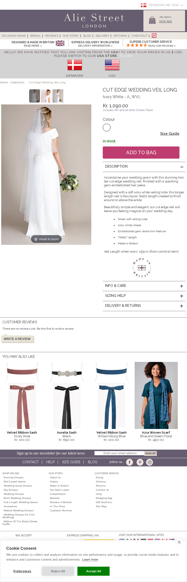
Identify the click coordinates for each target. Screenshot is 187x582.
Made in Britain (59, 485)
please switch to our (85, 56)
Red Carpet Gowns (15, 481)
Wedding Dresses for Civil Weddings (18, 516)
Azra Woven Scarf (156, 432)
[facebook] (130, 462)
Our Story (71, 35)
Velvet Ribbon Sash (22, 432)
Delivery (102, 35)
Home (4, 82)
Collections (17, 82)
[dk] (75, 72)
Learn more (90, 559)
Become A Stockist (61, 502)
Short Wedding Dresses (17, 498)
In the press (57, 506)
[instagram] (148, 462)
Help (50, 462)
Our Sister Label (59, 489)
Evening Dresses (13, 477)
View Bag (165, 21)
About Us (55, 477)
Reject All (58, 571)
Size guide (71, 462)
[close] (179, 542)
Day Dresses (11, 489)
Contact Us (102, 489)
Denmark (75, 75)
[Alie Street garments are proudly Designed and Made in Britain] (60, 43)
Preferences (22, 571)
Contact (30, 462)
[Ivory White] (106, 127)
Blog (87, 35)
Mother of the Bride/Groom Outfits (19, 522)
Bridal (35, 35)
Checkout (139, 35)
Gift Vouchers (104, 502)
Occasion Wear (14, 35)
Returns (120, 35)
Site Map (101, 506)
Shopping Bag (104, 498)
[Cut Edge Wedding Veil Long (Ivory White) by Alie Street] (34, 96)
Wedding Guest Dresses (18, 485)
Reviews (51, 35)
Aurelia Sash (66, 432)
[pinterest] (139, 462)
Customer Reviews (61, 510)
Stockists (55, 498)
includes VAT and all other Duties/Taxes (128, 110)
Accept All (93, 571)
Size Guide (169, 133)
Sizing (99, 477)
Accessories (10, 506)
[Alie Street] (72, 27)
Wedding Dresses (14, 494)
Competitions (57, 494)
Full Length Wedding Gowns (21, 502)
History (54, 481)
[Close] (126, 56)
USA (112, 75)
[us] (112, 72)
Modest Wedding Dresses (18, 510)
